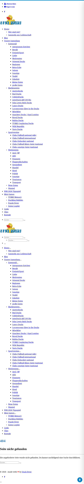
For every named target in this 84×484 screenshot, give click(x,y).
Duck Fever (27, 472)
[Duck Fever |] (10, 24)
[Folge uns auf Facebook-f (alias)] (6, 12)
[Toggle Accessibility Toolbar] (79, 479)
